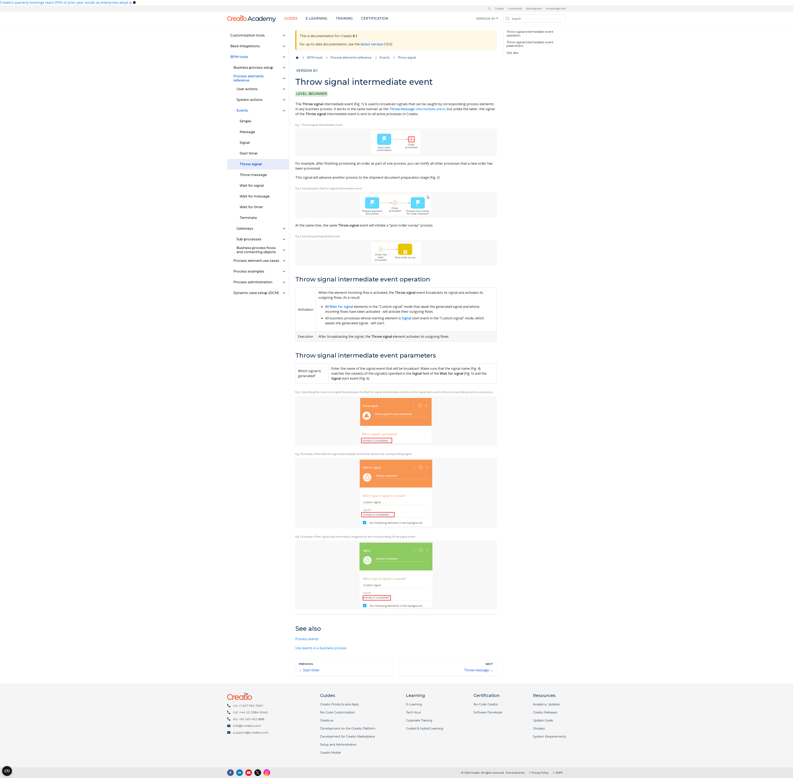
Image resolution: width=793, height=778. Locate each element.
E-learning (316, 18)
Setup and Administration (338, 744)
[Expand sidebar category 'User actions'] (284, 89)
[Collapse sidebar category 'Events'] (284, 110)
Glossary (539, 728)
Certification (374, 18)
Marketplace (534, 8)
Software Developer (488, 712)
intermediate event (417, 109)
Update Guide (543, 720)
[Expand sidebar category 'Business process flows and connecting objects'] (284, 250)
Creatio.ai (326, 720)
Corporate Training (419, 720)
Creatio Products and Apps (339, 704)
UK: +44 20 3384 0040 (250, 712)
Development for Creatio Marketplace (347, 736)
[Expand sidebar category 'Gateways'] (284, 228)
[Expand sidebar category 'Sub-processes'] (284, 239)
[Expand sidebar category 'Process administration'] (284, 282)
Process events (307, 639)
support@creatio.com (250, 732)
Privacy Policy (540, 772)
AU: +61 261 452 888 (248, 719)
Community (515, 8)
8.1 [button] (493, 18)
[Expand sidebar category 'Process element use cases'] (284, 260)
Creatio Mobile (330, 752)
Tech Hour (413, 712)
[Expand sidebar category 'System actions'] (284, 100)
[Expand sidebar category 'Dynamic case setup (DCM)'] (284, 293)
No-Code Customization (337, 712)
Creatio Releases (545, 712)
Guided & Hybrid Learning (424, 728)
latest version (372, 44)
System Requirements (549, 736)
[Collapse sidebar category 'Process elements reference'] (284, 78)
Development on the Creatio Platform (347, 728)
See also (513, 53)
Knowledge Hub (556, 8)
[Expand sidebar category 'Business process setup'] (284, 67)
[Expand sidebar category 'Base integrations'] (284, 46)
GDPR (559, 772)
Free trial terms (515, 772)
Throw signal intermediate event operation (530, 33)
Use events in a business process (321, 648)
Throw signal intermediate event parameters (530, 44)
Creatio (499, 8)
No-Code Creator (486, 704)
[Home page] (297, 58)
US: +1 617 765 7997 (248, 706)
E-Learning (414, 704)
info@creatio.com (247, 726)
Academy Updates (546, 704)
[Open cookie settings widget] (7, 771)
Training (344, 18)
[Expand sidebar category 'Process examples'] (284, 271)
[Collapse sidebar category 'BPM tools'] (284, 57)
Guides (290, 18)
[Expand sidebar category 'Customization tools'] (284, 35)
